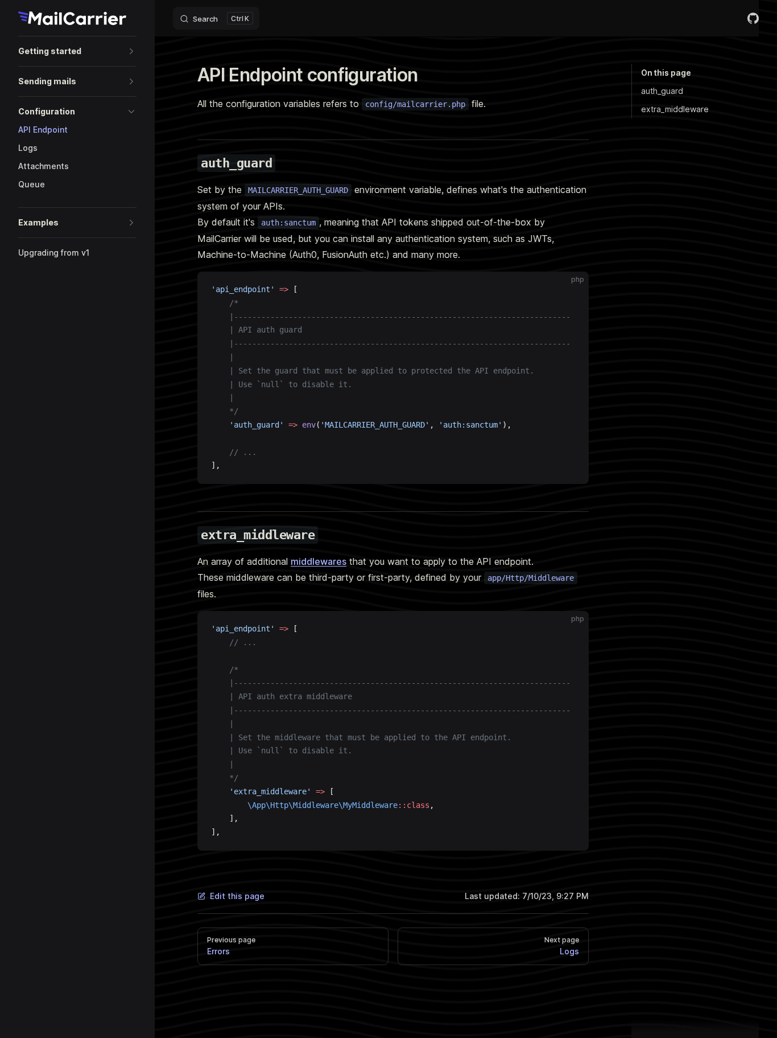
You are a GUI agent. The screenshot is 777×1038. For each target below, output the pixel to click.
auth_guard (662, 91)
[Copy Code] (570, 289)
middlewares (318, 561)
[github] (753, 18)
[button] (77, 51)
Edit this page (237, 896)
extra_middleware (675, 109)
